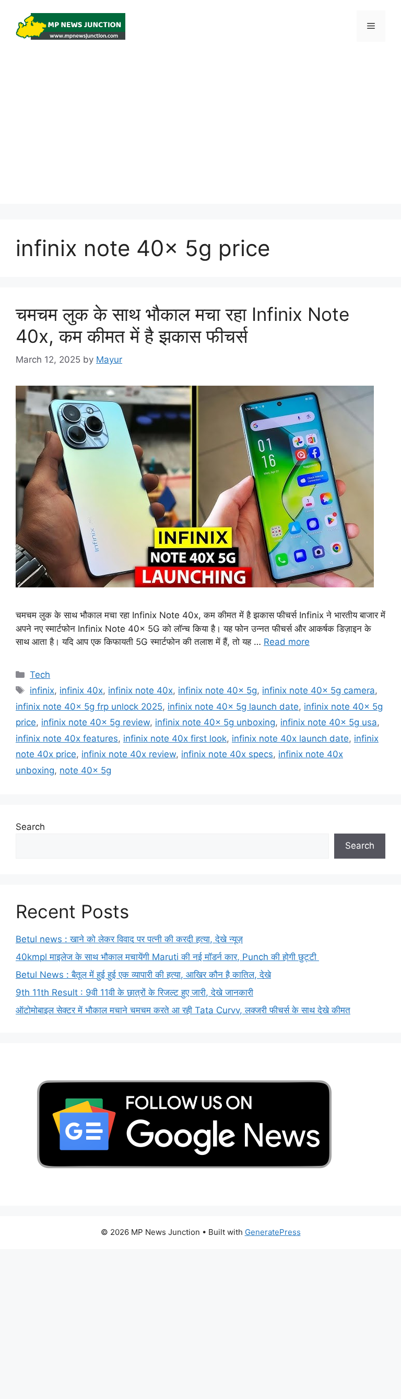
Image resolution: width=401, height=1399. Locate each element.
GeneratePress (273, 1232)
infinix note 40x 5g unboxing (215, 722)
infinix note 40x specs (227, 754)
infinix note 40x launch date (290, 738)
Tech (40, 674)
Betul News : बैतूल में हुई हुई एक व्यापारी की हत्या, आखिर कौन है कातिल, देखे (143, 974)
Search (30, 827)
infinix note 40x (140, 690)
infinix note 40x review (128, 754)
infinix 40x (81, 690)
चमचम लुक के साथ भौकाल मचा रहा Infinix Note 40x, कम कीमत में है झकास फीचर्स (182, 325)
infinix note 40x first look (175, 738)
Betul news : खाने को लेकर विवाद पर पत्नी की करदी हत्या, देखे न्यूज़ (129, 939)
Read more (287, 642)
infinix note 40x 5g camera (318, 690)
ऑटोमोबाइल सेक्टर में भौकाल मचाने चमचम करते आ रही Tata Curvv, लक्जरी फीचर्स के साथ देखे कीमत (183, 1010)
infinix (42, 690)
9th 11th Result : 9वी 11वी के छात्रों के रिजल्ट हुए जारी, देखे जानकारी (134, 992)
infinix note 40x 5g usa (328, 722)
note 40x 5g (85, 770)
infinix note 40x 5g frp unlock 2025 (89, 706)
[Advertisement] (200, 130)
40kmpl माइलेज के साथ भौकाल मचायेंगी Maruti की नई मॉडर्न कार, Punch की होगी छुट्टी (167, 957)
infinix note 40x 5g (217, 690)
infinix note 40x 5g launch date (233, 706)
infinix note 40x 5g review (95, 722)
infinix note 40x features (67, 738)
